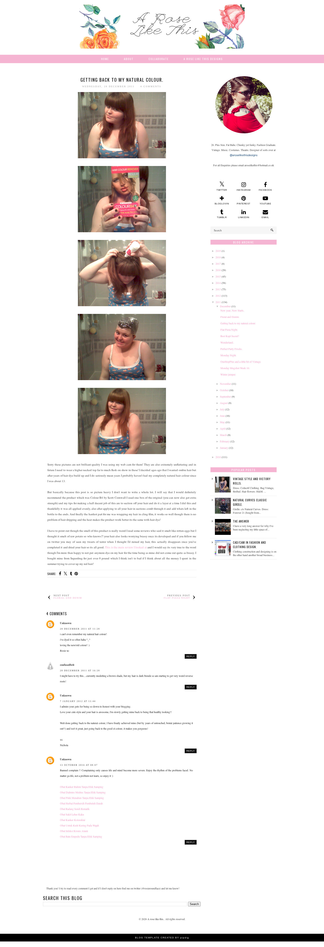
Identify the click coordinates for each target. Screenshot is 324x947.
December (225, 306)
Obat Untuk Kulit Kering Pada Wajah (79, 825)
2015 (218, 276)
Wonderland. (227, 342)
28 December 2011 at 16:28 (80, 670)
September (225, 396)
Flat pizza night (177, 598)
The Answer (241, 521)
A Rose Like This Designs (203, 59)
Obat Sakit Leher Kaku (72, 814)
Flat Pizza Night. (229, 329)
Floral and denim (68, 598)
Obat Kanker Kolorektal (72, 820)
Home (105, 59)
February (224, 441)
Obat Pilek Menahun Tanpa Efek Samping (82, 798)
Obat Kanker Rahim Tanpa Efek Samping (81, 787)
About (129, 59)
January (224, 447)
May (222, 422)
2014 (218, 283)
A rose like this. (155, 919)
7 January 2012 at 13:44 (78, 701)
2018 (218, 257)
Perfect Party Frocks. (231, 349)
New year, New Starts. (232, 310)
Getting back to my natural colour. (238, 323)
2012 (218, 295)
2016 (218, 270)
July (222, 409)
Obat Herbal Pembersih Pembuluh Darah (81, 803)
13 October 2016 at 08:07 (79, 765)
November (225, 383)
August (224, 403)
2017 (218, 263)
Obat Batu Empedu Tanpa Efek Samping (81, 836)
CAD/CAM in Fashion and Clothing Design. (249, 544)
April (222, 428)
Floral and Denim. (229, 317)
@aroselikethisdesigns (243, 155)
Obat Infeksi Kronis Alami (74, 831)
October (224, 390)
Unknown (65, 623)
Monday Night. (228, 355)
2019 (218, 251)
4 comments (150, 86)
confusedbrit (67, 665)
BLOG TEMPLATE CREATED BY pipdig (162, 937)
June (222, 415)
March (223, 435)
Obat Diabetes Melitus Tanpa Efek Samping (83, 792)
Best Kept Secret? (229, 336)
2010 (218, 457)
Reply (190, 656)
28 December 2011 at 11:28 (80, 629)
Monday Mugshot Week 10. (235, 368)
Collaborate (159, 59)
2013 (218, 289)
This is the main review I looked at (126, 547)
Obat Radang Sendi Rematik (74, 809)
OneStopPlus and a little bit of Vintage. (240, 361)
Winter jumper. (228, 374)
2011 (218, 302)
